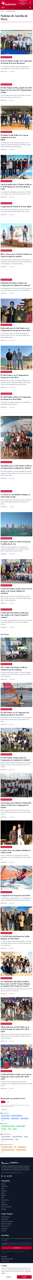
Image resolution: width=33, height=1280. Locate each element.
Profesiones (4, 1204)
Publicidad (4, 1256)
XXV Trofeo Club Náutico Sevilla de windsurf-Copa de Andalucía (14, 668)
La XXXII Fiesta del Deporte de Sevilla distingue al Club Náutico (15, 937)
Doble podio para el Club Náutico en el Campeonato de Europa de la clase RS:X (15, 329)
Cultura (3, 1202)
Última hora (4, 1186)
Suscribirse (17, 1248)
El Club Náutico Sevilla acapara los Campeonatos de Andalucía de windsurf (15, 758)
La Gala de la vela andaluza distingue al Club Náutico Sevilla (15, 495)
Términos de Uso (5, 1226)
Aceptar (24, 1277)
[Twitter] (5, 1176)
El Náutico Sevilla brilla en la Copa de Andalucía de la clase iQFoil (14, 137)
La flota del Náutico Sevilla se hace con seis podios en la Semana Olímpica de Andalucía (16, 590)
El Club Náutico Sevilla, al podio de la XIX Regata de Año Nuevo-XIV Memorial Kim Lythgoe (16, 89)
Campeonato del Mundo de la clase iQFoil (16, 206)
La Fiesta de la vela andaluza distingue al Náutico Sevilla (16, 851)
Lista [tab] (3, 1102)
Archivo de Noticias (6, 1207)
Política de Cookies (6, 1224)
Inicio (2, 11)
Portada (3, 1184)
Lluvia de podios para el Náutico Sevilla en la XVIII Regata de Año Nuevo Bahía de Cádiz (16, 186)
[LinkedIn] (11, 1176)
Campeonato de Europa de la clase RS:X (15, 895)
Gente (2, 1193)
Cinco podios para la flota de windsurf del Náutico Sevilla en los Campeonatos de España (16, 805)
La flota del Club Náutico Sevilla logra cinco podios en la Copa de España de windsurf (15, 615)
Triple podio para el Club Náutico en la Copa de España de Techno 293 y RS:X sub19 (15, 1029)
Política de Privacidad (7, 1221)
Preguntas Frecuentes (7, 1259)
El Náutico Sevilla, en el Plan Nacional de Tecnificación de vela (16, 542)
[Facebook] (2, 1176)
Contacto (3, 1230)
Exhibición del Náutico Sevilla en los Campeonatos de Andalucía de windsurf (15, 284)
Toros (2, 1197)
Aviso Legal (4, 1228)
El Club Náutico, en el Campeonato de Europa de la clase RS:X (15, 376)
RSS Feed (3, 1209)
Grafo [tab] (7, 1102)
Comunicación (5, 1200)
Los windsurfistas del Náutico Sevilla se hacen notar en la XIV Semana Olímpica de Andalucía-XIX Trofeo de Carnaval (15, 983)
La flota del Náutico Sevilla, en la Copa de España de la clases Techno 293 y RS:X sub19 (16, 1076)
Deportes (3, 1195)
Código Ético (4, 1219)
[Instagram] (8, 1176)
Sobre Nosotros (5, 1217)
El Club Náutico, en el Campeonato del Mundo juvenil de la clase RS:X (15, 713)
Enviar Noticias (5, 1261)
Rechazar (8, 1277)
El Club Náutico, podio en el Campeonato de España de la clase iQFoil (16, 398)
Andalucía (4, 1191)
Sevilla (3, 1188)
